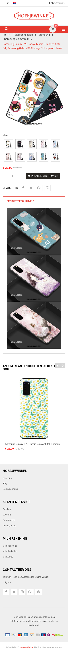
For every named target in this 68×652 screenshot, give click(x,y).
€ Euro (6, 3)
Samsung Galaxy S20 (16, 39)
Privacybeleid (9, 525)
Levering (7, 514)
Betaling (7, 509)
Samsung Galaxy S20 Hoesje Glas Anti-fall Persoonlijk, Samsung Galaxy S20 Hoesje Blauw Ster (34, 444)
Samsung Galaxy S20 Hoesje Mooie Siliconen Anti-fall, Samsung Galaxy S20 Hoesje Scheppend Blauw (32, 46)
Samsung (44, 34)
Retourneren (9, 520)
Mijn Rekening (10, 546)
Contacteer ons (10, 489)
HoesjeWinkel (26, 647)
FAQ (5, 483)
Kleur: (6, 135)
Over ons (7, 478)
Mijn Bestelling (10, 551)
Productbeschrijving (20, 201)
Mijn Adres (8, 557)
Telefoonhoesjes (23, 34)
